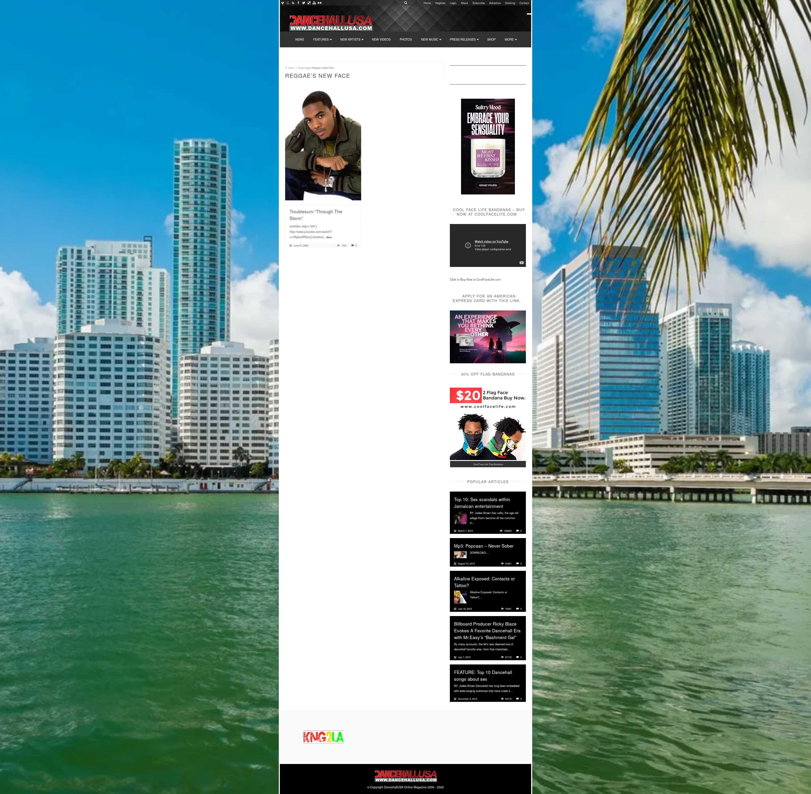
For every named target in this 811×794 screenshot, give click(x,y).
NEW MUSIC (429, 39)
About (464, 3)
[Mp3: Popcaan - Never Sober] (460, 554)
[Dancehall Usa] (330, 22)
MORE (509, 39)
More (478, 523)
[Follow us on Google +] (287, 2)
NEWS (299, 39)
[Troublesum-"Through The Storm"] (323, 143)
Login (453, 3)
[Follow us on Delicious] (309, 2)
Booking (510, 3)
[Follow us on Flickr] (319, 2)
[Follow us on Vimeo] (282, 2)
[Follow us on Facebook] (298, 2)
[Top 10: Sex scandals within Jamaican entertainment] (460, 517)
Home (427, 3)
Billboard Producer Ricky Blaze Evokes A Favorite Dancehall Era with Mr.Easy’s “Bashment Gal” (487, 630)
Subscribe (478, 3)
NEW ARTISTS (350, 39)
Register (440, 3)
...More (328, 237)
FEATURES (321, 39)
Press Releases (463, 39)
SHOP (491, 39)
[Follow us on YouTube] (314, 2)
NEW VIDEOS (381, 39)
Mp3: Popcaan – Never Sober (484, 546)
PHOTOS (406, 39)
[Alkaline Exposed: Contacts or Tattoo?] (460, 596)
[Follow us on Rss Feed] (293, 2)
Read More (346, 195)
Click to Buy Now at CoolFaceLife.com (475, 279)
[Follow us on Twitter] (303, 2)
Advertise (495, 3)
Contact (524, 3)
